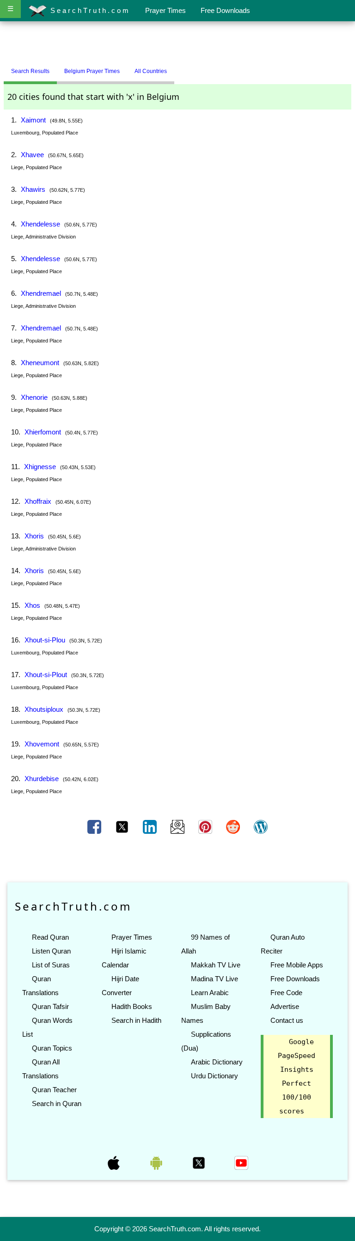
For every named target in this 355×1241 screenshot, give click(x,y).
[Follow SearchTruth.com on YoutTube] (241, 1162)
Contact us (286, 1020)
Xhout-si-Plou (44, 640)
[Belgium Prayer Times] (181, 67)
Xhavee (32, 155)
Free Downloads (225, 10)
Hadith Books (131, 1006)
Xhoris (34, 536)
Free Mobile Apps (296, 965)
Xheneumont (40, 363)
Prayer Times (165, 10)
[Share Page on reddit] (233, 826)
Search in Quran (56, 1103)
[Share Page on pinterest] (206, 826)
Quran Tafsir (50, 1006)
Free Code (286, 992)
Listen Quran (51, 951)
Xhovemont (41, 744)
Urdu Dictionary (214, 1076)
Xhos (32, 605)
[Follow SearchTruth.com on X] (199, 1162)
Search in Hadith (136, 1020)
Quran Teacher (54, 1090)
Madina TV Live (214, 979)
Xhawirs (33, 189)
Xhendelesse (40, 224)
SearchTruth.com (88, 10)
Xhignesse (40, 467)
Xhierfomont (42, 432)
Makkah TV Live (215, 965)
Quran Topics (52, 1048)
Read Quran (50, 937)
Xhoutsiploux (43, 709)
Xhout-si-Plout (45, 675)
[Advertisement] (177, 43)
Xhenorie (34, 397)
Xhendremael (41, 293)
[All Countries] (186, 67)
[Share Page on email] (178, 826)
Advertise (284, 1006)
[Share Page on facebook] (95, 826)
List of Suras (51, 965)
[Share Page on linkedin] (150, 826)
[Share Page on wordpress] (260, 826)
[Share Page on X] (122, 826)
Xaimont (33, 120)
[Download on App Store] (114, 1162)
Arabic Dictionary (217, 1062)
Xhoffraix (37, 501)
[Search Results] (176, 67)
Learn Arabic (210, 992)
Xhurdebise (41, 779)
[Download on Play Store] (157, 1162)
